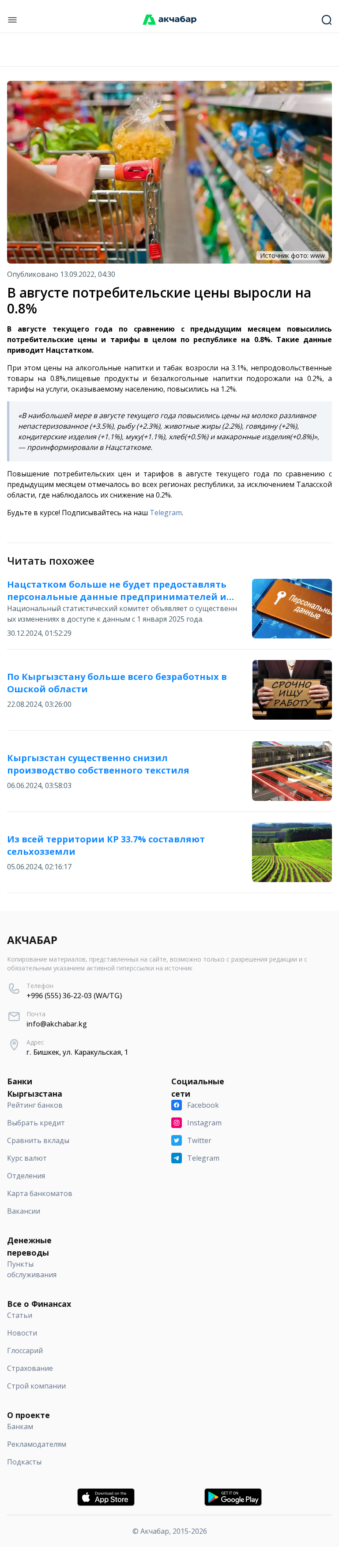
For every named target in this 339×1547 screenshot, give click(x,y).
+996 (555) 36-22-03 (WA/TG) (74, 995)
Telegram (166, 512)
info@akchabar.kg (56, 1024)
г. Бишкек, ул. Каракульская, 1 (77, 1052)
